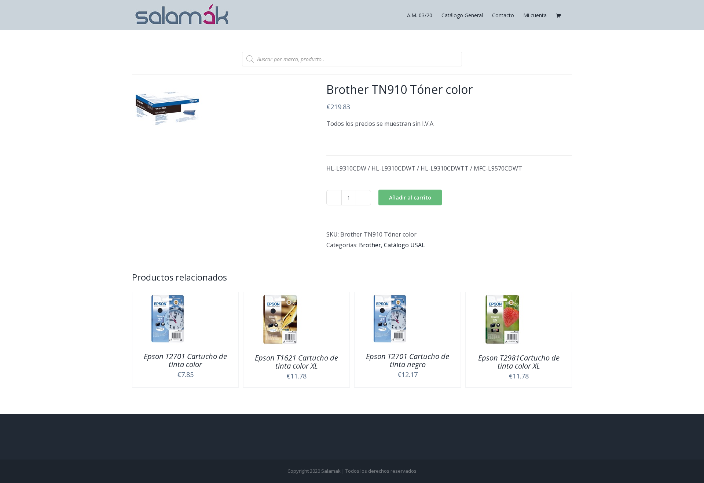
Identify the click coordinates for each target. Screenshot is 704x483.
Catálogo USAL (404, 245)
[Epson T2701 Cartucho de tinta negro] (390, 297)
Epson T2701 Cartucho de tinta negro (407, 360)
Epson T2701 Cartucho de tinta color (185, 360)
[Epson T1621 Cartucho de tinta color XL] (280, 297)
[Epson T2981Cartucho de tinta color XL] (502, 297)
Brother (370, 245)
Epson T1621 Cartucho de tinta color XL (296, 362)
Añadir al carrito (410, 197)
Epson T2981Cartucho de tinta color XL (519, 362)
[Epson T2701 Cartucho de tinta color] (167, 297)
